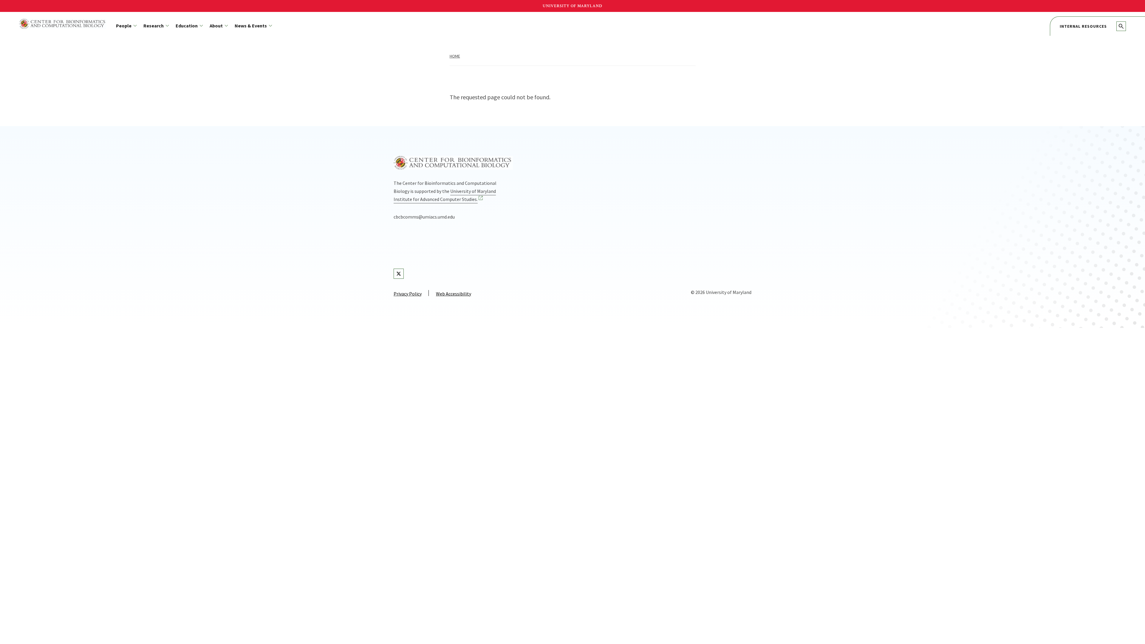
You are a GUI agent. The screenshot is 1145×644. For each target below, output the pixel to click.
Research (153, 26)
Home (455, 56)
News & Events (251, 26)
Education (187, 26)
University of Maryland (572, 6)
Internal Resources (1083, 26)
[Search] (1121, 26)
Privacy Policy (408, 294)
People (123, 26)
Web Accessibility (453, 294)
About (216, 26)
